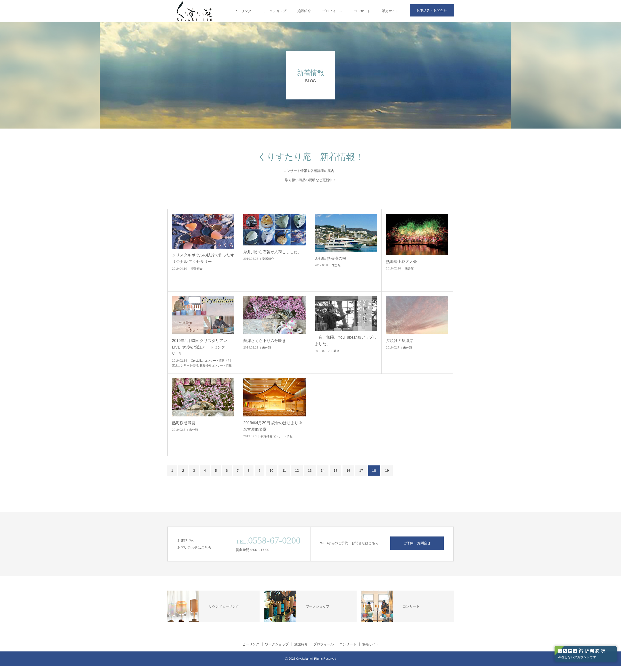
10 (271, 470)
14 (323, 470)
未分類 (336, 265)
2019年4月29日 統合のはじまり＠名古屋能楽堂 (272, 426)
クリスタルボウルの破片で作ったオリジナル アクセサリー (203, 258)
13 (310, 470)
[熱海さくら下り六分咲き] (274, 315)
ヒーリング (242, 11)
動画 (336, 351)
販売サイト (390, 11)
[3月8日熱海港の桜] (346, 233)
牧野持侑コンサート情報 (216, 365)
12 (297, 470)
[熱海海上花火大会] (417, 234)
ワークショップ (274, 11)
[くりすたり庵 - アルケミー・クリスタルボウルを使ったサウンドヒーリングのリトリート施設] (194, 11)
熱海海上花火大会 (401, 262)
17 (361, 470)
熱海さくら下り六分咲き (264, 341)
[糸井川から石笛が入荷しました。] (274, 230)
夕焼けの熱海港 (399, 341)
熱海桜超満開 (183, 423)
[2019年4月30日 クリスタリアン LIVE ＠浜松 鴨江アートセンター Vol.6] (203, 315)
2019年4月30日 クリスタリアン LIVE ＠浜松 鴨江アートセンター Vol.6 (200, 347)
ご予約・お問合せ (417, 543)
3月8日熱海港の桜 (330, 258)
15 (335, 470)
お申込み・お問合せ (432, 10)
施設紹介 (304, 11)
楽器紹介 (197, 268)
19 (387, 470)
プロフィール (332, 11)
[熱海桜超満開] (203, 397)
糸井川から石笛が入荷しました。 (272, 252)
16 (348, 470)
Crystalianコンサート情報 (208, 360)
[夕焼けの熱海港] (417, 315)
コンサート (362, 11)
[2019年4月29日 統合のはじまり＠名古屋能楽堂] (274, 397)
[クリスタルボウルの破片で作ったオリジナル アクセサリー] (203, 231)
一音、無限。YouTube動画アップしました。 (346, 340)
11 (284, 470)
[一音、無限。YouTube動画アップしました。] (346, 313)
